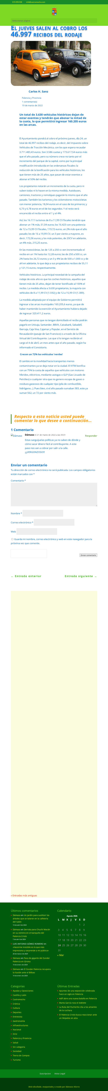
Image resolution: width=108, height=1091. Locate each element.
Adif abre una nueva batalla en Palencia (44, 645)
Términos (23, 555)
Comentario (18, 480)
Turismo (17, 1059)
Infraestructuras (20, 1025)
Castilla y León (19, 995)
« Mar (60, 955)
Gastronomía (19, 1021)
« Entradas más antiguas (24, 895)
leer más (22, 622)
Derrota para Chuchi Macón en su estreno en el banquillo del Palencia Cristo (31, 933)
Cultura (16, 1008)
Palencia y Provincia (31, 97)
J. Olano (21, 851)
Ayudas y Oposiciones (50, 851)
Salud (15, 1042)
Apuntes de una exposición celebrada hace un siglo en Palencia (53, 603)
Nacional (17, 1029)
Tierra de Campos (21, 1055)
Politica (15, 555)
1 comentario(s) (29, 101)
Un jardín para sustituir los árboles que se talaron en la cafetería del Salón (31, 918)
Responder (91, 435)
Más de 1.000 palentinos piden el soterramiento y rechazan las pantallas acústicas (52, 697)
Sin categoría (19, 1047)
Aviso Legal (59, 1073)
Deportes (17, 1012)
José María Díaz (24, 754)
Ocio (15, 1034)
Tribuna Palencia (25, 703)
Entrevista (17, 1016)
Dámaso (29, 434)
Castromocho (19, 999)
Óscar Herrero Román (27, 649)
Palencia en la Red (26, 609)
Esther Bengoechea (26, 800)
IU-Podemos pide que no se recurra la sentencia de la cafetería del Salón (53, 747)
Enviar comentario (88, 555)
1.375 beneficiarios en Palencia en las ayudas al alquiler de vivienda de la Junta (50, 845)
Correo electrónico (22, 522)
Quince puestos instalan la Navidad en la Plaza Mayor (50, 794)
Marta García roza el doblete (72, 1002)
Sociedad (17, 1051)
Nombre (16, 513)
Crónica (16, 1003)
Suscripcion (45, 1073)
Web (13, 531)
